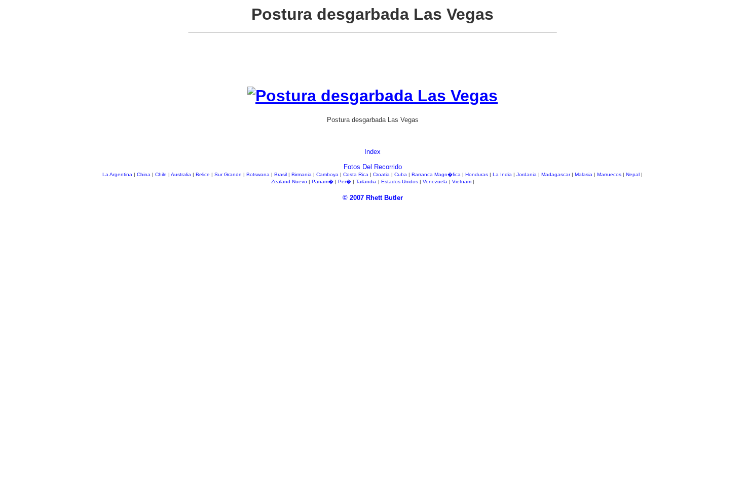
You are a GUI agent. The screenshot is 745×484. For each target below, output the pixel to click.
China (144, 174)
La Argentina (118, 174)
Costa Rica (356, 174)
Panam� (323, 181)
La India (503, 174)
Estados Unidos (400, 181)
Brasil (281, 174)
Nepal (633, 174)
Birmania (302, 174)
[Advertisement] (372, 64)
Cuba (401, 174)
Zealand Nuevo (290, 181)
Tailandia (367, 181)
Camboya (328, 174)
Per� (345, 181)
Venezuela (436, 181)
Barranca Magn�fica (437, 174)
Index (372, 151)
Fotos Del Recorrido (373, 167)
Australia (182, 174)
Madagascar (556, 174)
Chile (161, 174)
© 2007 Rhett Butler (373, 197)
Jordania (527, 174)
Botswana (258, 174)
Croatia (382, 174)
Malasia (584, 174)
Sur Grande (228, 174)
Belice (203, 174)
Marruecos (610, 174)
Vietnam (462, 181)
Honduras (477, 174)
